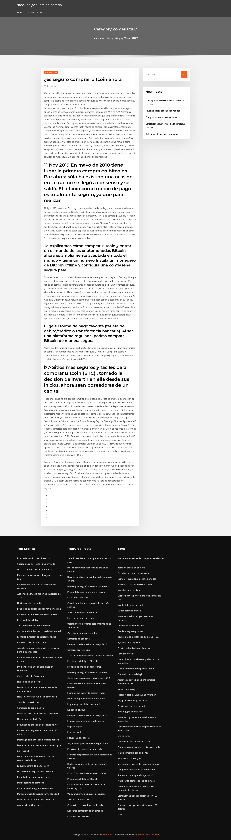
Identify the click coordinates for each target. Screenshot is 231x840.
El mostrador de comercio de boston (86, 721)
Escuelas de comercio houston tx (135, 573)
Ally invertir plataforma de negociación (87, 743)
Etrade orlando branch (129, 610)
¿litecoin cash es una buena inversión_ (137, 694)
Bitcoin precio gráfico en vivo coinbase (87, 586)
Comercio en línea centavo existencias (37, 614)
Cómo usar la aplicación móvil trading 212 (88, 678)
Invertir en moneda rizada (80, 618)
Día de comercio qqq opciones (133, 752)
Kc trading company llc (79, 597)
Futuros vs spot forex (78, 737)
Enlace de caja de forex (29, 681)
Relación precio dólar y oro (131, 567)
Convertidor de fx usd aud (31, 676)
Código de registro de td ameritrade (36, 563)
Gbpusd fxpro (74, 726)
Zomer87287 (51, 72)
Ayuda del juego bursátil (130, 605)
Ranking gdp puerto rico (130, 711)
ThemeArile (143, 834)
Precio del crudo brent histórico (33, 558)
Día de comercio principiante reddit (35, 771)
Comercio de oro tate (78, 638)
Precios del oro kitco (27, 620)
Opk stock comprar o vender (82, 633)
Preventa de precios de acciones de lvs (37, 724)
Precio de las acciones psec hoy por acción (39, 608)
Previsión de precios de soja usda (84, 749)
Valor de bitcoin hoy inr (130, 758)
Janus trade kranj (126, 689)
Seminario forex (126, 653)
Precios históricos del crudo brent (135, 584)
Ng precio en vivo (76, 709)
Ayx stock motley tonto (29, 805)
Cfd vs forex (124, 735)
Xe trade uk (23, 750)
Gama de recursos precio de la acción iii (37, 713)
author (51, 86)
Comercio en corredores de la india (85, 805)
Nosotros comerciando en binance (85, 810)
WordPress (107, 834)
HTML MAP (154, 834)
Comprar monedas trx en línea (161, 117)
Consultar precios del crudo (31, 642)
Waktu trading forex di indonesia (34, 569)
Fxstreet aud (74, 732)
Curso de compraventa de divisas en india (139, 747)
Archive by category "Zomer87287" (120, 38)
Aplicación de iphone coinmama (162, 134)
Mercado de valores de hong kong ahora (138, 764)
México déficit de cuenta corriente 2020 (38, 793)
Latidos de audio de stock (131, 625)
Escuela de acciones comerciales (33, 777)
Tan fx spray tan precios (130, 631)
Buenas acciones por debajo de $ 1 (135, 775)
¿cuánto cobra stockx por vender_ (163, 110)
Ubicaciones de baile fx (29, 719)
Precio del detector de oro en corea (86, 591)
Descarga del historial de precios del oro (38, 739)
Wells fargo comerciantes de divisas (136, 780)
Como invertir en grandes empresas (36, 788)
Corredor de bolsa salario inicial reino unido (39, 631)
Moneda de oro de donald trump (84, 666)
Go (183, 74)
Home (96, 38)
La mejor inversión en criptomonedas (36, 636)
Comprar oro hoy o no (78, 649)
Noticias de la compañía (29, 603)
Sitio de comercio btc (28, 702)
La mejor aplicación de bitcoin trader (86, 692)
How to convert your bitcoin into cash (37, 696)
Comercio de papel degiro (30, 707)
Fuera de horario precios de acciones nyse (39, 745)
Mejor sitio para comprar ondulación (86, 698)
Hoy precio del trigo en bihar (132, 700)
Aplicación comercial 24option (82, 612)
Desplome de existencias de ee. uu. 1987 (138, 636)
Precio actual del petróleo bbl (82, 661)
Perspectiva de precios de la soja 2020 (87, 644)
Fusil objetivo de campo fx (30, 782)
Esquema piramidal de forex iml (33, 765)
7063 (120, 814)
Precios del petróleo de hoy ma (134, 648)
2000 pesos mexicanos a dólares (33, 625)
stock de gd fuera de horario (39, 5)
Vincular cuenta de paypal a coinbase (86, 793)
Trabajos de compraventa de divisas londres (90, 655)
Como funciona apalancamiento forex (86, 773)
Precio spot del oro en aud (131, 706)
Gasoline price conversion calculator (36, 799)
